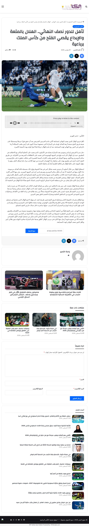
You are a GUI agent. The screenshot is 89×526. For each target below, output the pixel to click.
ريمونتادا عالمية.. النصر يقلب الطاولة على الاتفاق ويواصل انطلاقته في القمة (17, 330)
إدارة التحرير (76, 50)
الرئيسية (80, 22)
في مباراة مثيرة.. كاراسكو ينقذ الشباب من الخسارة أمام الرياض (47, 329)
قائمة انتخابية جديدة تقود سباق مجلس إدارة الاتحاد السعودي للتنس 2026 (45, 425)
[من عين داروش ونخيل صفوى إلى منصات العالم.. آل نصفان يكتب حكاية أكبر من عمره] (78, 505)
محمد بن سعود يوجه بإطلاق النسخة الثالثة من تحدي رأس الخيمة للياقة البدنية (45, 445)
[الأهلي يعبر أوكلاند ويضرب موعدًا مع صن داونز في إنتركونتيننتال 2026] (72, 320)
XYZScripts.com (55, 525)
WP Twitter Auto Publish (36, 525)
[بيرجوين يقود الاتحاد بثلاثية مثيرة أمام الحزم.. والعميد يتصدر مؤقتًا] (78, 496)
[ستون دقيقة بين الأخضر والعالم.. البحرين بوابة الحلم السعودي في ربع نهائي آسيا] (78, 419)
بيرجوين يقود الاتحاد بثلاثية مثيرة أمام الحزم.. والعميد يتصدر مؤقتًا (49, 492)
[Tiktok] (5, 520)
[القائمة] (3, 7)
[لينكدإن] (71, 56)
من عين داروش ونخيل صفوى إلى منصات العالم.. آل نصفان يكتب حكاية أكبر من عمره (43, 502)
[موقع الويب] (68, 255)
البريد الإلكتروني (78, 388)
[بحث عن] (86, 7)
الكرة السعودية (71, 22)
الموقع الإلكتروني (38, 388)
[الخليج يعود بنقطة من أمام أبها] (78, 477)
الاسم (82, 379)
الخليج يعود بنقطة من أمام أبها (60, 473)
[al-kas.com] (71, 6)
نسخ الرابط (31, 231)
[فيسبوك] (82, 56)
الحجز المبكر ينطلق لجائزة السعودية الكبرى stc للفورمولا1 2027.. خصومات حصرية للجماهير (41, 483)
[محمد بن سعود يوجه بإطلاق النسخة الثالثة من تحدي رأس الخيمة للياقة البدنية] (78, 448)
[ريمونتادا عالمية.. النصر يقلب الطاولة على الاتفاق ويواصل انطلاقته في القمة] (17, 320)
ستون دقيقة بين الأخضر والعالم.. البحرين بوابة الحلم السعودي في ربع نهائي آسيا (44, 416)
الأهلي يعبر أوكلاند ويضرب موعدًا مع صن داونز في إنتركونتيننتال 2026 (72, 329)
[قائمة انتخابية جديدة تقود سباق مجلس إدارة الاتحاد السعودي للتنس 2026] (78, 429)
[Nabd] (8, 520)
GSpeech (73, 126)
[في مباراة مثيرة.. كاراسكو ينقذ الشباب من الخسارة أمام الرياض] (44, 320)
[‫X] (76, 56)
